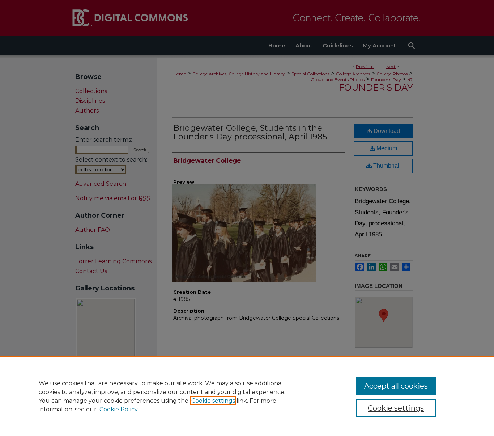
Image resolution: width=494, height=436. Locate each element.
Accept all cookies (396, 386)
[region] (247, 396)
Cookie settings (213, 400)
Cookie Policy (118, 409)
